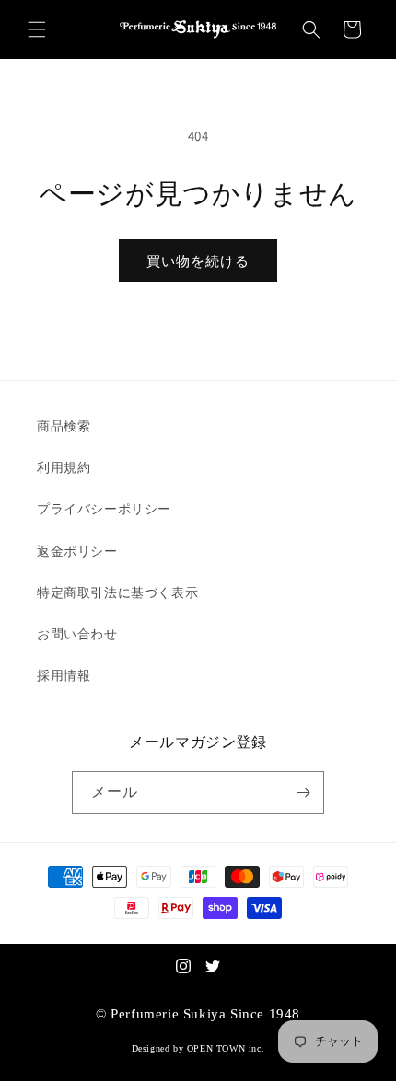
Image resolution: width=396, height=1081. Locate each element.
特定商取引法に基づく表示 (117, 592)
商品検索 (63, 426)
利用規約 (63, 467)
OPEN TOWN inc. (225, 1048)
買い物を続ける (198, 261)
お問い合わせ (77, 634)
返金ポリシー (77, 551)
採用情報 (63, 675)
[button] (37, 29)
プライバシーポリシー (104, 508)
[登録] (303, 792)
